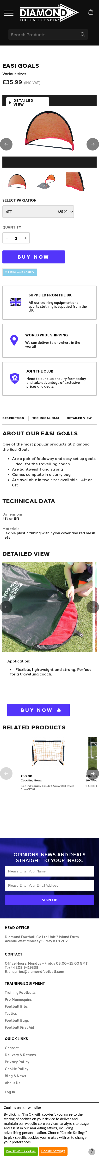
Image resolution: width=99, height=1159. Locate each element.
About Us (12, 1083)
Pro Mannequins (18, 999)
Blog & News (15, 1076)
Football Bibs (16, 1006)
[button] (6, 144)
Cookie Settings (53, 1151)
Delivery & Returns (20, 1055)
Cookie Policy (16, 1069)
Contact (12, 1048)
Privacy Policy (17, 1062)
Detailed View (23, 102)
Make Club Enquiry (20, 271)
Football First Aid (19, 1027)
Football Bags (17, 1020)
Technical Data (46, 417)
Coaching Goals (31, 780)
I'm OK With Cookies (21, 1151)
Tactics (11, 1013)
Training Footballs (20, 992)
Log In (10, 1092)
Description (13, 417)
